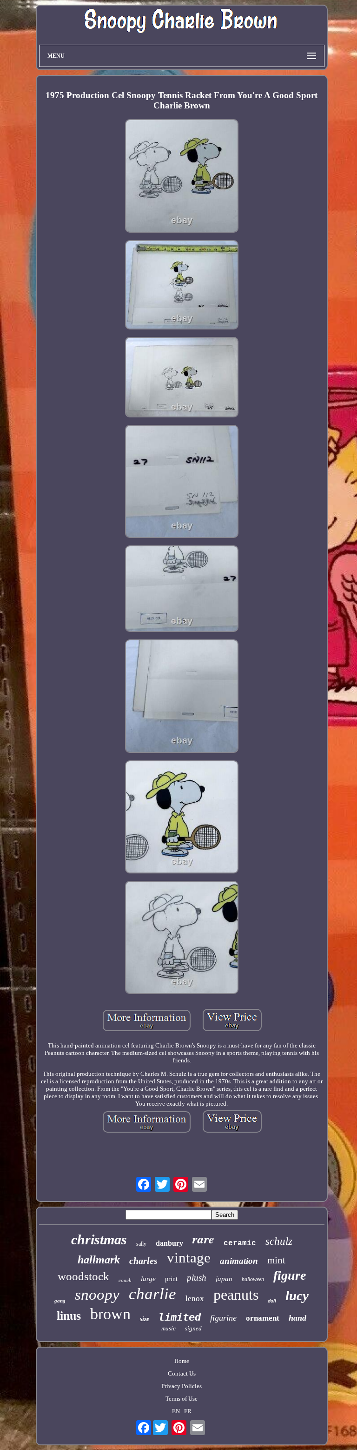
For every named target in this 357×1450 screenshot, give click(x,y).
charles (143, 1260)
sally (141, 1244)
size (144, 1319)
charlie (152, 1294)
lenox (194, 1298)
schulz (278, 1241)
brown (110, 1313)
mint (276, 1260)
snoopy (97, 1294)
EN (176, 1411)
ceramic (240, 1243)
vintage (189, 1257)
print (171, 1278)
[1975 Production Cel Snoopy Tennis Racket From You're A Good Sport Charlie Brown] (182, 176)
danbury (169, 1243)
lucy (297, 1295)
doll (272, 1300)
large (148, 1278)
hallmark (99, 1260)
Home (181, 1360)
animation (239, 1261)
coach (125, 1280)
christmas (99, 1239)
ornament (262, 1318)
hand (297, 1317)
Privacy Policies (181, 1386)
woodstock (83, 1276)
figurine (223, 1317)
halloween (253, 1279)
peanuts (235, 1294)
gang (60, 1300)
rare (203, 1239)
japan (224, 1278)
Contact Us (182, 1373)
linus (69, 1315)
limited (180, 1317)
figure (289, 1275)
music (168, 1328)
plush (196, 1277)
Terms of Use (181, 1398)
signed (193, 1328)
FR (188, 1411)
